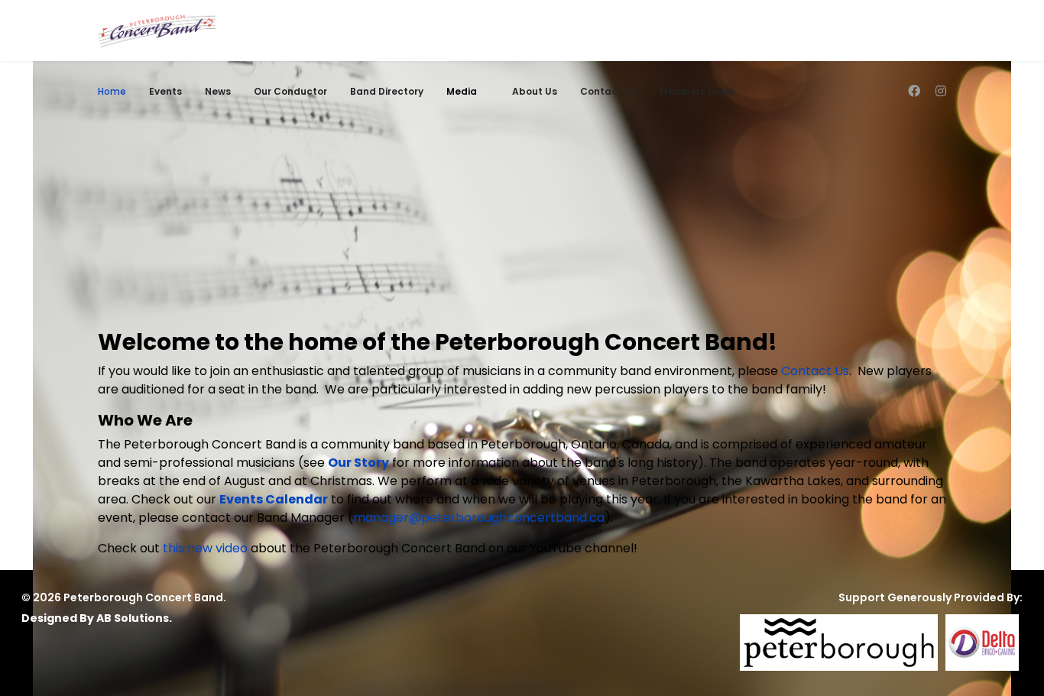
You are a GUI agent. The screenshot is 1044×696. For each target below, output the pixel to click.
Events (165, 91)
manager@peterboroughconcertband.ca (479, 517)
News (218, 91)
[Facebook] (914, 91)
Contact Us (608, 91)
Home (112, 91)
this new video (205, 548)
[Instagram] (940, 91)
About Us (534, 91)
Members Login (697, 91)
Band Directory (386, 91)
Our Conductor (290, 91)
